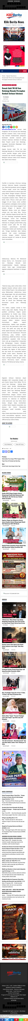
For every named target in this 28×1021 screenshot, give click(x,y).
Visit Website (8, 444)
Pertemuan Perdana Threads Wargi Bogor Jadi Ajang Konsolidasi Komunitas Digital (13, 670)
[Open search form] (17, 71)
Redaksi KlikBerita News (19, 985)
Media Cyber (9, 991)
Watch (24, 71)
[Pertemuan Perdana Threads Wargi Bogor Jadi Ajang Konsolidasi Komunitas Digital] (14, 660)
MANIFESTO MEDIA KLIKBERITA (13, 987)
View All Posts (20, 444)
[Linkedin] (8, 127)
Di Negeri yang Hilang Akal (8, 818)
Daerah (12, 487)
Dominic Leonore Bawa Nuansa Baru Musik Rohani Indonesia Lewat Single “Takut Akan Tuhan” (12, 646)
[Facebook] (3, 127)
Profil (11, 985)
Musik (14, 614)
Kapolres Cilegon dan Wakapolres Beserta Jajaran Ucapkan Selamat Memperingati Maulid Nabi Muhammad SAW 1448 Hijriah (13, 522)
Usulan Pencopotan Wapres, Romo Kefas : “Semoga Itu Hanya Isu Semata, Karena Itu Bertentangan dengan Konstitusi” (13, 797)
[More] (16, 127)
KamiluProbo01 (6, 500)
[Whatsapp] (14, 127)
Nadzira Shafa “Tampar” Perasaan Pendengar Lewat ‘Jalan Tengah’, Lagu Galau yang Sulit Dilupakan (13, 717)
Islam (16, 487)
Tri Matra (14, 85)
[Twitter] (6, 127)
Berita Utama (6, 487)
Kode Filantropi (17, 991)
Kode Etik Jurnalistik (8, 989)
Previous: (13, 459)
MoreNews (22, 1011)
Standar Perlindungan (13, 993)
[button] (2, 71)
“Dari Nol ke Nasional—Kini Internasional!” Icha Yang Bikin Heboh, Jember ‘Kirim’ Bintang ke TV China (14, 742)
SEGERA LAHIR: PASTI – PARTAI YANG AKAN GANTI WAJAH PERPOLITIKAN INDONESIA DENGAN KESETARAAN (13, 891)
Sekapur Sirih (5, 985)
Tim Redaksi (6, 97)
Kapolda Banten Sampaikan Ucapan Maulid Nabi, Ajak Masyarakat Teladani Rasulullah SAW (14, 546)
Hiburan (10, 614)
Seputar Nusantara (6, 85)
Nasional (16, 540)
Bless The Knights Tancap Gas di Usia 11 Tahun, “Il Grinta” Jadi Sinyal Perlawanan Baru (13, 693)
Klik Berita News (14, 22)
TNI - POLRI (15, 489)
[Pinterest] (11, 127)
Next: (11, 465)
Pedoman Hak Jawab (19, 989)
